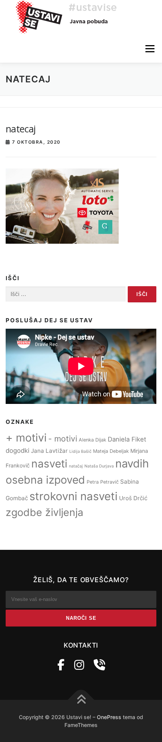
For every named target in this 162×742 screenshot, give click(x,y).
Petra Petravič (103, 482)
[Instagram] (79, 665)
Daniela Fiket (127, 439)
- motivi (62, 438)
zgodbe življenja (44, 512)
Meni (149, 49)
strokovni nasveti (73, 496)
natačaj (76, 466)
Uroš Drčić (133, 498)
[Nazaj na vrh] (81, 699)
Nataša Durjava (99, 466)
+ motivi (26, 437)
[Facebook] (60, 665)
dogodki (17, 450)
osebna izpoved (45, 479)
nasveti (49, 463)
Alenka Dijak (92, 440)
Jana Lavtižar (49, 450)
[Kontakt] (99, 665)
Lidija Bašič (80, 451)
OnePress (109, 717)
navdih (132, 463)
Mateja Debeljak (111, 451)
